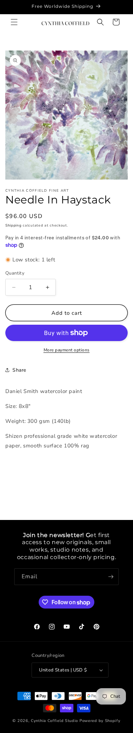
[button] (14, 22)
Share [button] (19, 370)
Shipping (13, 225)
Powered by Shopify (100, 720)
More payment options (67, 350)
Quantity (14, 273)
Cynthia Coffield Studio (54, 720)
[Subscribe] (110, 576)
